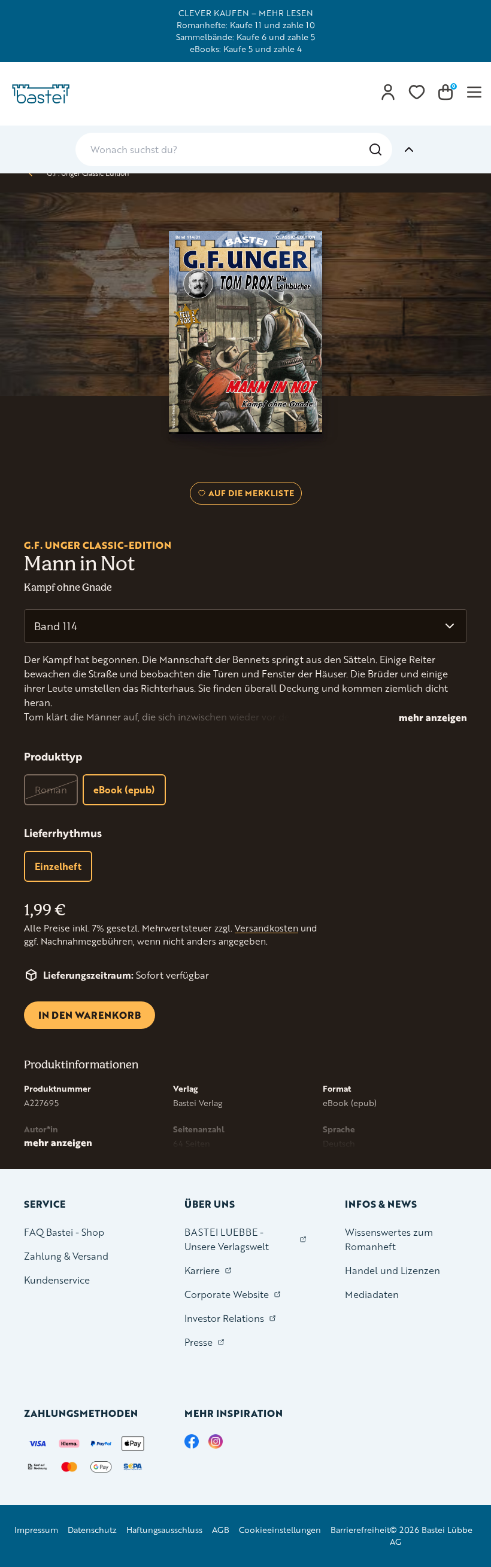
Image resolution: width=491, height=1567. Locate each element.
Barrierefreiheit (360, 1529)
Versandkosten (266, 928)
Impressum (36, 1529)
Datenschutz (92, 1529)
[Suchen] (375, 149)
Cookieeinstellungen (280, 1529)
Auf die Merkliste (249, 496)
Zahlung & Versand (66, 1256)
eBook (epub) (124, 789)
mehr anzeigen (433, 717)
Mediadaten (372, 1294)
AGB (220, 1529)
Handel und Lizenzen (392, 1270)
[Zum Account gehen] (388, 92)
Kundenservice (57, 1280)
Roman (51, 789)
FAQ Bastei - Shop (64, 1232)
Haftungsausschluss (164, 1529)
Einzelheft (58, 866)
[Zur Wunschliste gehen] (416, 92)
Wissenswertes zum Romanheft (389, 1239)
